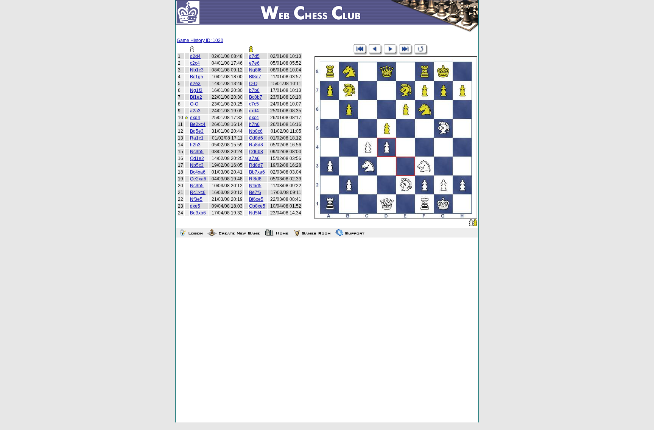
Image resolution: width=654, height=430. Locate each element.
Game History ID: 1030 (200, 40)
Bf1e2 (196, 97)
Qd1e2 (197, 158)
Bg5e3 (197, 131)
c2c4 (195, 63)
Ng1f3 (196, 90)
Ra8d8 (256, 144)
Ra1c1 (197, 138)
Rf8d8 (255, 179)
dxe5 (195, 206)
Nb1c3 (197, 70)
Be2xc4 (198, 124)
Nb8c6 (256, 131)
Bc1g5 (196, 76)
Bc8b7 (255, 97)
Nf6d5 (255, 185)
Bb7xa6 (257, 172)
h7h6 (254, 124)
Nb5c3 (197, 165)
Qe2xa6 (198, 179)
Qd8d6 (256, 138)
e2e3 (195, 83)
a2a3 (195, 110)
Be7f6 (255, 192)
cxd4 (254, 110)
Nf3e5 (196, 199)
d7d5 (254, 56)
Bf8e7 (255, 76)
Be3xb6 (198, 213)
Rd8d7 (256, 165)
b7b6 (254, 90)
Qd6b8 (256, 151)
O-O (253, 83)
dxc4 (254, 117)
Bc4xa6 (198, 172)
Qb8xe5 (257, 206)
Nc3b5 (197, 151)
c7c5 (254, 104)
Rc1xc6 (198, 192)
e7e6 (254, 63)
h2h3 (195, 144)
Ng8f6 (255, 70)
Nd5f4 (255, 213)
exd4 (195, 117)
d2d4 (195, 56)
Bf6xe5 (256, 199)
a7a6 (254, 158)
